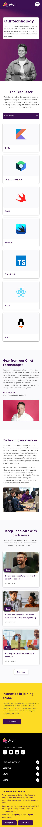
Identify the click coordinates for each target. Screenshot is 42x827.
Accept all (9, 823)
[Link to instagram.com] (17, 752)
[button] (21, 762)
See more (21, 672)
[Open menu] (37, 4)
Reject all (25, 823)
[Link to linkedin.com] (23, 752)
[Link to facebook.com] (5, 752)
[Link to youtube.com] (11, 752)
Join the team (12, 721)
